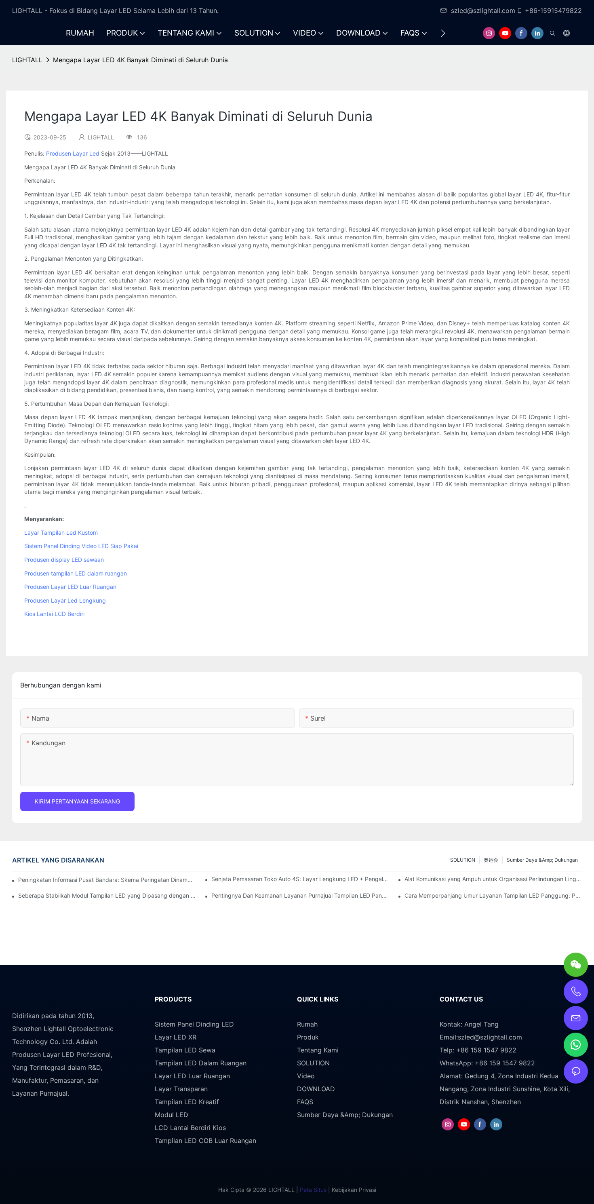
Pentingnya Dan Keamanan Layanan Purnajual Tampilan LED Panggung (300, 895)
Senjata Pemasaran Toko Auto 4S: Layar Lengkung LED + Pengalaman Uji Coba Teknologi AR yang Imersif (300, 878)
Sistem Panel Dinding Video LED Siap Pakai (81, 545)
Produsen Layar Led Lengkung (65, 600)
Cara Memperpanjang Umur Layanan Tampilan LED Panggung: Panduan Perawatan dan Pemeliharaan (493, 895)
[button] (443, 33)
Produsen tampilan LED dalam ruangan (75, 573)
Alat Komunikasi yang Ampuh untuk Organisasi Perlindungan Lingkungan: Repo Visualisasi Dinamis (493, 878)
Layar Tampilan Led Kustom (61, 532)
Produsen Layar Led (72, 153)
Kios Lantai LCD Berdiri (54, 613)
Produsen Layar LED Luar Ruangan (70, 586)
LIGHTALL (27, 60)
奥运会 (491, 860)
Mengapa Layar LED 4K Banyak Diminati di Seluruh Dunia (140, 60)
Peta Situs (312, 1189)
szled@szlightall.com (483, 10)
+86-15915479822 (553, 10)
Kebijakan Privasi (353, 1189)
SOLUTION (462, 860)
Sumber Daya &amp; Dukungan (542, 860)
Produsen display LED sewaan (64, 559)
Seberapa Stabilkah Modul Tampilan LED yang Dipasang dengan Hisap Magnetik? (107, 895)
